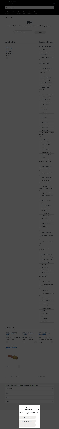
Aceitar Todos (26, 417)
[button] (38, 409)
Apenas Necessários (27, 421)
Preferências (26, 425)
